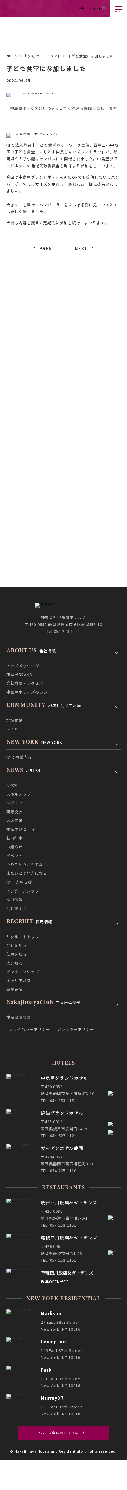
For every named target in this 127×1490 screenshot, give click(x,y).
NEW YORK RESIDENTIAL (63, 1298)
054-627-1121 (63, 1135)
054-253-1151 (67, 631)
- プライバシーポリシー (28, 1029)
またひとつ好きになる (34, 411)
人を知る (14, 963)
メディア (33, 347)
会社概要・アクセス (24, 683)
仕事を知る (16, 954)
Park (46, 1370)
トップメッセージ (23, 665)
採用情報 (93, 427)
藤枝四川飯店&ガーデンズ (69, 1237)
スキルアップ (93, 331)
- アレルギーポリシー (74, 1029)
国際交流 (93, 347)
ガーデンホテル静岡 (62, 1148)
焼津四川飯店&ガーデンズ (69, 1202)
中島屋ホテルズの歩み (27, 692)
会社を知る (16, 945)
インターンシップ (34, 427)
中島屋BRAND (19, 674)
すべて (33, 331)
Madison (51, 1313)
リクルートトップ (23, 936)
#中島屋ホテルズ (24, 291)
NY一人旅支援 (93, 411)
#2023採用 (76, 291)
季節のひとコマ (93, 363)
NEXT (81, 248)
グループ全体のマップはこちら (63, 1432)
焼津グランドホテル (62, 1113)
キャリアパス (18, 980)
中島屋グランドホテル (64, 1078)
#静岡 (53, 291)
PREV (45, 248)
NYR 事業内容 (19, 757)
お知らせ (32, 55)
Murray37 (52, 1398)
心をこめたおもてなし (93, 395)
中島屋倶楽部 (18, 1017)
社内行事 (33, 379)
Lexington (53, 1341)
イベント (33, 395)
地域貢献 (33, 363)
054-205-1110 (63, 1170)
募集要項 (14, 989)
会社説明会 (33, 443)
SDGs (11, 729)
